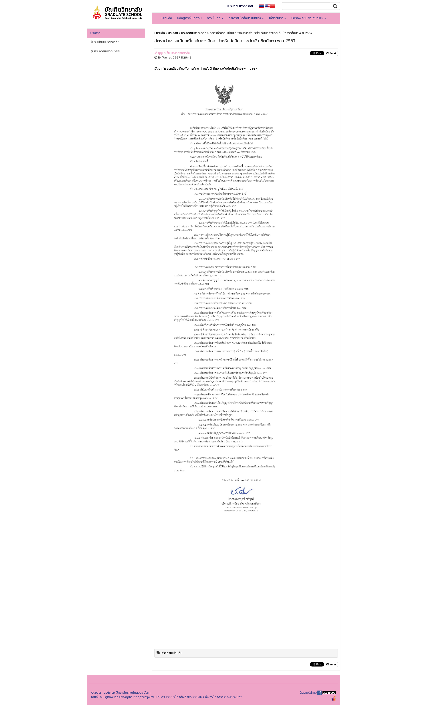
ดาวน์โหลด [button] (214, 18)
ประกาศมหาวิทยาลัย (106, 51)
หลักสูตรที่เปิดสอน (189, 18)
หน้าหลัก (166, 18)
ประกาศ (95, 33)
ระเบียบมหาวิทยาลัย (106, 42)
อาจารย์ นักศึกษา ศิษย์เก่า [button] (245, 18)
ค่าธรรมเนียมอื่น (171, 653)
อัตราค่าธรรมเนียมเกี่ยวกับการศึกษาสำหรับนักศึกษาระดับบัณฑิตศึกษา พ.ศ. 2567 (205, 68)
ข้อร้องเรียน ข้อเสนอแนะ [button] (307, 18)
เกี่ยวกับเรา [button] (276, 18)
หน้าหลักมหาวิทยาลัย (240, 6)
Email (332, 53)
